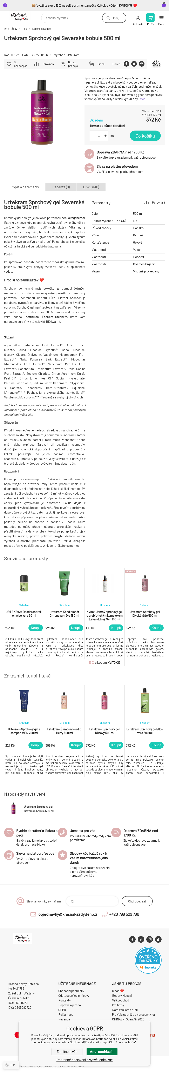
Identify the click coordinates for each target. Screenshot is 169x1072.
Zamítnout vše (67, 1051)
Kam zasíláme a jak (125, 1010)
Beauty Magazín (122, 995)
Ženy (14, 28)
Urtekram (73, 55)
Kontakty (64, 1000)
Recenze (64, 1019)
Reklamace (65, 1014)
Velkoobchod (120, 1000)
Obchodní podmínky (71, 991)
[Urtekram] (156, 64)
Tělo (24, 28)
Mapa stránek (75, 1066)
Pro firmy (118, 1005)
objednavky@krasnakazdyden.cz (67, 914)
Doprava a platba (69, 1005)
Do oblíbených (20, 64)
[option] (24, 613)
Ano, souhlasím (102, 1051)
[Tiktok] (158, 939)
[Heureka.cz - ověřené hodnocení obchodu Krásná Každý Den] (148, 972)
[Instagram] (149, 939)
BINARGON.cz (54, 1066)
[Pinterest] (141, 939)
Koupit (35, 628)
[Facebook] (132, 939)
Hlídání (101, 64)
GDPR (62, 1010)
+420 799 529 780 (124, 914)
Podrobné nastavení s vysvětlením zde (84, 1060)
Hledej (115, 18)
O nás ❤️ (118, 991)
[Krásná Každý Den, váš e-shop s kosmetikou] (5, 28)
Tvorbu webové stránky (19, 1066)
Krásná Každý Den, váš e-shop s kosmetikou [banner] (22, 17)
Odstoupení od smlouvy (73, 995)
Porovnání (48, 64)
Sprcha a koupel (41, 28)
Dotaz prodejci (73, 64)
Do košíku (145, 136)
